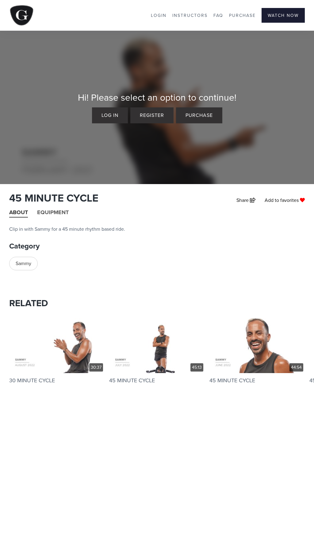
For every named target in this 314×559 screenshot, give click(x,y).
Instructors (190, 15)
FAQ (218, 15)
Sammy (23, 263)
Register (152, 115)
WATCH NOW (283, 15)
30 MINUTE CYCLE (32, 380)
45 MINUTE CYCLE (132, 380)
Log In (109, 115)
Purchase (242, 15)
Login (159, 15)
